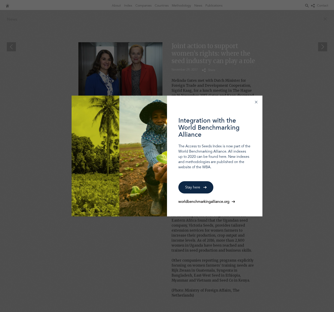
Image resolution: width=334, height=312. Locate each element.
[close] (256, 102)
